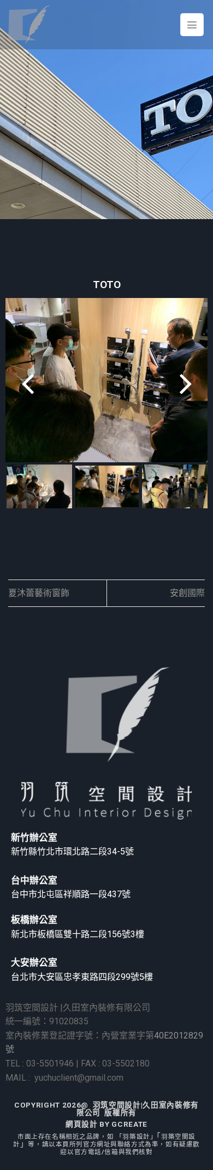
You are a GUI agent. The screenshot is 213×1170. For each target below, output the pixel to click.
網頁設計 (82, 1124)
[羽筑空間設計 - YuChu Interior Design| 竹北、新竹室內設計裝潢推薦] (29, 24)
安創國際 (187, 593)
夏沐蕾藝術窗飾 (38, 593)
